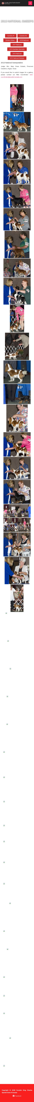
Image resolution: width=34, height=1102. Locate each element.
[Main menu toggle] (30, 3)
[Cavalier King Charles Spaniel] (17, 737)
